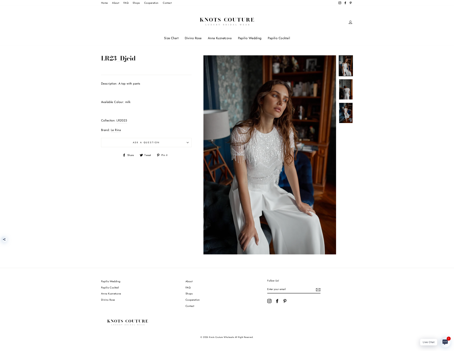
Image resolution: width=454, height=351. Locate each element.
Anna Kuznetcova (220, 38)
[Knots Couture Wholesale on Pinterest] (285, 301)
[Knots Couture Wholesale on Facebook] (277, 301)
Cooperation (151, 3)
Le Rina (116, 130)
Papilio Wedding (250, 38)
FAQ (125, 3)
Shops (136, 3)
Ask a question (146, 142)
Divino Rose (193, 38)
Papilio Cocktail (279, 38)
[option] (269, 155)
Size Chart (171, 38)
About (115, 3)
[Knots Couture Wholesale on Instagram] (269, 301)
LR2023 (122, 120)
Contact (167, 3)
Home (104, 3)
